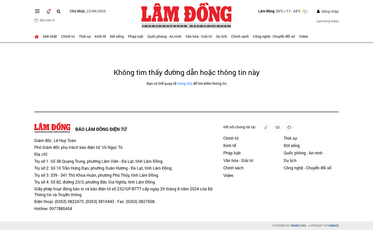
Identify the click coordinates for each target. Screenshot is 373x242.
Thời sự (85, 36)
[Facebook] (289, 127)
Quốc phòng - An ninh (164, 36)
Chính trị (68, 36)
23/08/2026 (88, 11)
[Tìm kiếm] (59, 11)
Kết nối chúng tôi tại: (239, 127)
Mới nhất (50, 36)
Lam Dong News (327, 21)
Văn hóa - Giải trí (198, 36)
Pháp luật (135, 36)
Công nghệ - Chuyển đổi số (274, 36)
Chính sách (240, 36)
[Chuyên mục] (37, 11)
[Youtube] (277, 127)
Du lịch (221, 36)
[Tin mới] (48, 11)
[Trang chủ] (37, 36)
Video (303, 36)
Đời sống (117, 36)
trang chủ (184, 83)
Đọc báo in (47, 20)
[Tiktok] (265, 127)
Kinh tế (100, 36)
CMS (298, 225)
